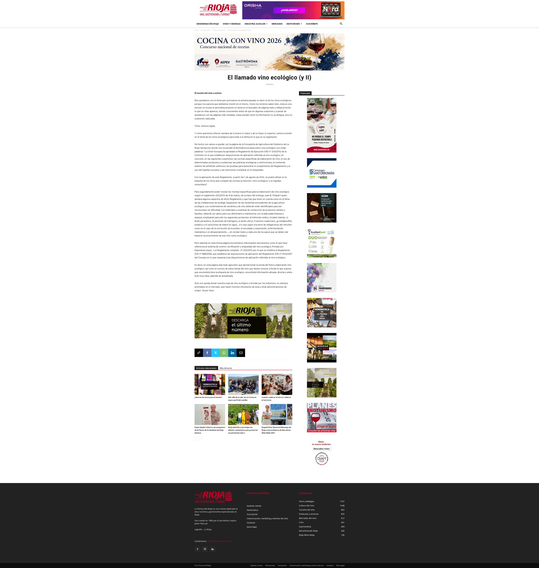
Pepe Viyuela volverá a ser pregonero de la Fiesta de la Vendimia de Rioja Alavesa (210, 430)
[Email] (241, 353)
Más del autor (226, 368)
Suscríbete (312, 23)
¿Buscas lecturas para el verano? (208, 397)
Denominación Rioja (208, 23)
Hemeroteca (252, 510)
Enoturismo (293, 23)
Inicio (197, 30)
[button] (341, 24)
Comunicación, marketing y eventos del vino (267, 518)
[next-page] (201, 438)
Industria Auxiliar (255, 23)
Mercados (277, 23)
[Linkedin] (232, 353)
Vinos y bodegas (232, 23)
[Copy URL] (199, 353)
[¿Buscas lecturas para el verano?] (210, 384)
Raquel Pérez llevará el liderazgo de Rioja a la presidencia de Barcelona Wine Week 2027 (276, 430)
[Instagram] (205, 549)
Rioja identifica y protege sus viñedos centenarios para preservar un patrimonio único (243, 430)
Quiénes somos (254, 505)
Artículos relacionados (206, 368)
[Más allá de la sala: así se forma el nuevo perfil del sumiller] (243, 384)
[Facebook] (207, 353)
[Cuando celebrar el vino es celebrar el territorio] (277, 384)
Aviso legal (252, 527)
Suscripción (252, 514)
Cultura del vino (219, 30)
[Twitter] (215, 353)
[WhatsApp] (224, 353)
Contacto (251, 522)
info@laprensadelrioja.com (220, 541)
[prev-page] (196, 438)
